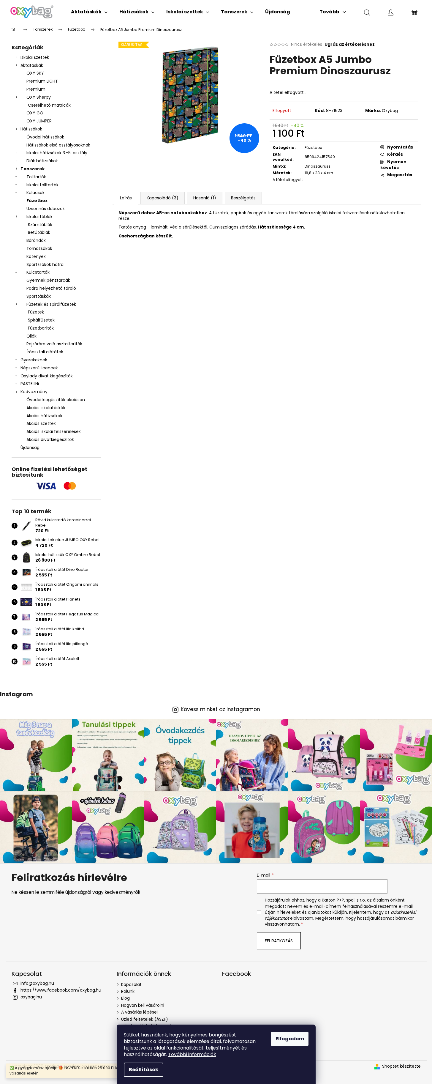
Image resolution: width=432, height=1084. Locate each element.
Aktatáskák (31, 65)
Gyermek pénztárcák (48, 280)
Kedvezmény (34, 392)
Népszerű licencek (39, 368)
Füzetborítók (41, 328)
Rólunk (127, 991)
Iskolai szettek (34, 57)
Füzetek (36, 312)
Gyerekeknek (33, 360)
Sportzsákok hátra (45, 264)
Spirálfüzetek (41, 320)
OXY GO (34, 113)
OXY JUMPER (39, 121)
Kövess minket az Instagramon (220, 709)
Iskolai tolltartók (42, 185)
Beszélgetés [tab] (243, 198)
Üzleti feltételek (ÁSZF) (144, 1019)
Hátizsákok (31, 129)
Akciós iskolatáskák (45, 408)
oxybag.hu (31, 997)
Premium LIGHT (42, 81)
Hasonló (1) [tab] (204, 198)
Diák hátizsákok (42, 161)
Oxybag (390, 111)
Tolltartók (36, 177)
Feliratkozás (279, 941)
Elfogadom (290, 1038)
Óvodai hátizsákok (45, 137)
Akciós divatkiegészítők (50, 439)
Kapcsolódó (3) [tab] (162, 198)
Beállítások (143, 1069)
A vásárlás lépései (139, 1012)
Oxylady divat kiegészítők (46, 376)
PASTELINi (29, 384)
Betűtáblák (39, 232)
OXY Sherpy (38, 97)
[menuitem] (89, 12)
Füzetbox (37, 201)
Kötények (36, 256)
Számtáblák (40, 225)
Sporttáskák (38, 296)
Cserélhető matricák (49, 105)
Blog (125, 998)
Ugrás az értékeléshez (350, 44)
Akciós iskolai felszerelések (53, 431)
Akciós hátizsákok (44, 416)
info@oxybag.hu (37, 983)
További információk (192, 1054)
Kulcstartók (38, 272)
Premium (35, 89)
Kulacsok (35, 193)
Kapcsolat (131, 984)
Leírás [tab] (126, 198)
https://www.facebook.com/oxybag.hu (60, 990)
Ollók (31, 336)
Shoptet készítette (401, 1066)
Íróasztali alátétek (44, 352)
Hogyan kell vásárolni (142, 1005)
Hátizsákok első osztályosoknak (58, 145)
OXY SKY (35, 73)
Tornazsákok (39, 248)
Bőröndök (36, 240)
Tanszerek (32, 169)
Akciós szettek (41, 423)
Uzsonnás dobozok (45, 209)
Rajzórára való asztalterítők (54, 344)
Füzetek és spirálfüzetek (51, 304)
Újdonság (29, 447)
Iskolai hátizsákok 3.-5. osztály (56, 153)
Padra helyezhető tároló (51, 288)
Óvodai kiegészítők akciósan (55, 400)
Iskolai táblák (39, 217)
